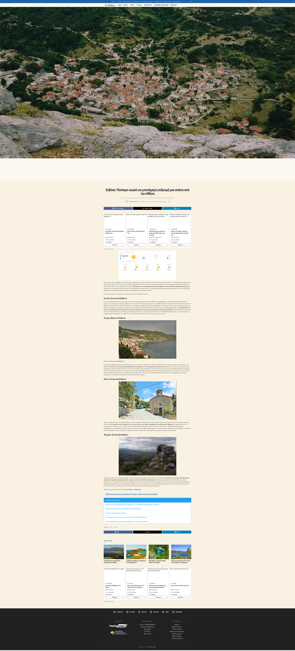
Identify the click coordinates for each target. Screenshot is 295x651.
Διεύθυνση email (137, 320)
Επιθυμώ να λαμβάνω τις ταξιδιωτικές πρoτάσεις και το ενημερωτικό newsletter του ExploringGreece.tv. (147, 329)
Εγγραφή (136, 335)
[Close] (165, 310)
